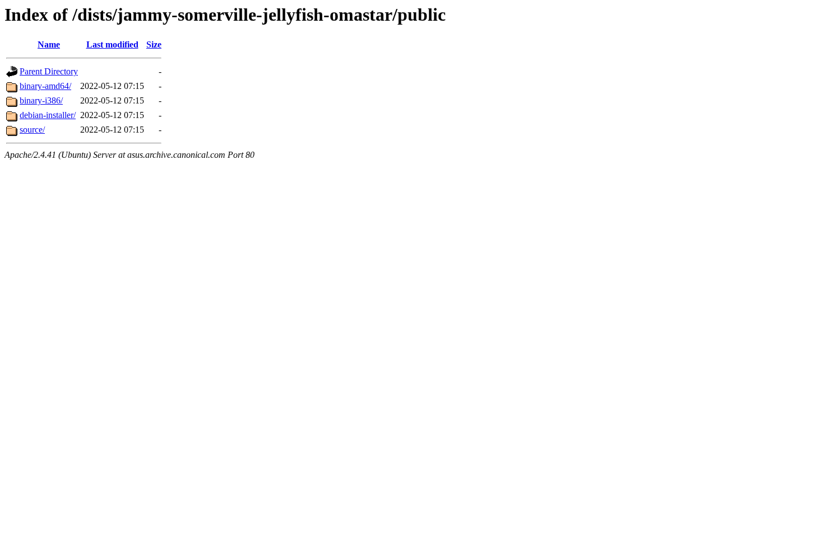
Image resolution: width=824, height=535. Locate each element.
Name (49, 44)
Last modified (112, 44)
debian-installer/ (48, 115)
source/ (32, 129)
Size (153, 44)
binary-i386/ (41, 100)
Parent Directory (49, 71)
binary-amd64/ (45, 86)
